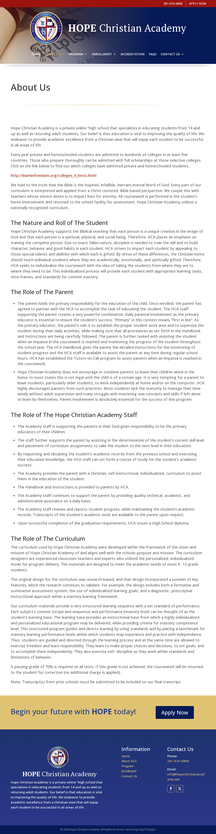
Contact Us (170, 54)
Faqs (152, 54)
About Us (52, 54)
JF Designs (149, 829)
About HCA (129, 761)
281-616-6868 (178, 761)
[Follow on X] (179, 788)
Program (76, 54)
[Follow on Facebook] (170, 788)
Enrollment (102, 54)
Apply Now (174, 712)
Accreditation (132, 54)
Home (36, 54)
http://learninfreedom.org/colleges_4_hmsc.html (53, 175)
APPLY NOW (197, 3)
